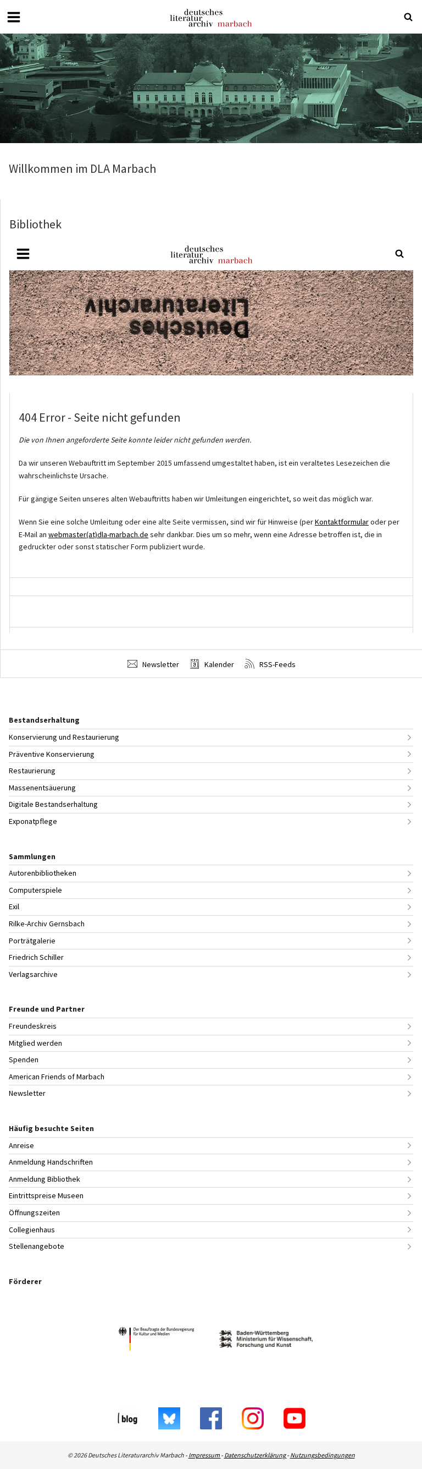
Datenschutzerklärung (255, 1455)
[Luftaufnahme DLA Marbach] (211, 88)
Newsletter (160, 664)
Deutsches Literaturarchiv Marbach (211, 18)
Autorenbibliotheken (42, 873)
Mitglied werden (35, 1043)
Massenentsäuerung (42, 788)
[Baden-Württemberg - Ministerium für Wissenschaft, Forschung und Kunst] (266, 1340)
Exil (14, 906)
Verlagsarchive (33, 974)
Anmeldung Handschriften (51, 1162)
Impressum (204, 1455)
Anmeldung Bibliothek (44, 1179)
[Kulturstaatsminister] (156, 1340)
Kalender (218, 664)
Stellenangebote (36, 1246)
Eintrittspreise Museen (46, 1195)
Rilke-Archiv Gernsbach (47, 924)
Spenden (23, 1059)
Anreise (21, 1145)
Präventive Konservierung (52, 754)
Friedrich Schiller (36, 957)
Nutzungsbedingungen (322, 1455)
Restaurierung (32, 771)
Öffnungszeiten (34, 1212)
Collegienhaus (32, 1230)
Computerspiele (35, 890)
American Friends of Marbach (56, 1077)
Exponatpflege (33, 821)
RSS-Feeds (277, 664)
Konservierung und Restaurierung (64, 737)
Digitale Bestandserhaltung (53, 804)
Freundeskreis (33, 1026)
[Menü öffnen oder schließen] (13, 17)
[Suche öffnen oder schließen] (408, 17)
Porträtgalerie (32, 941)
